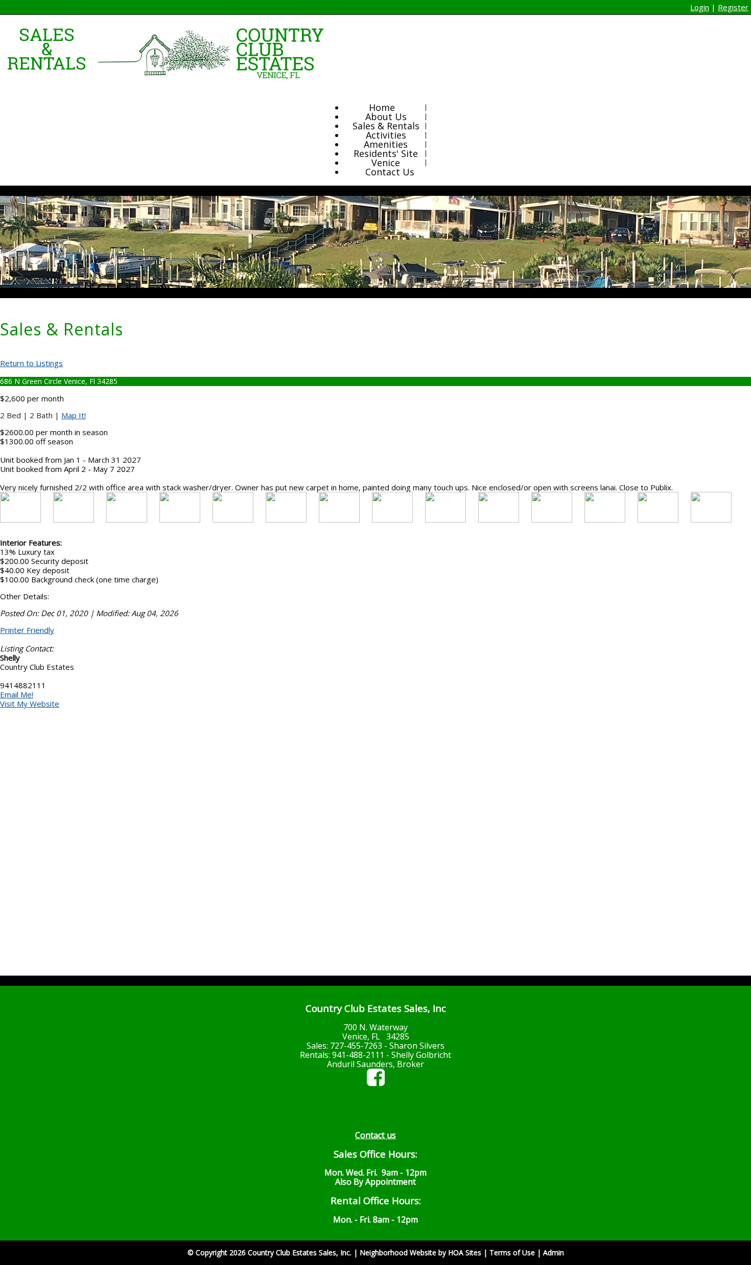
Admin (553, 1252)
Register (733, 7)
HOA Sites (464, 1252)
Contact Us (389, 172)
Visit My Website (29, 703)
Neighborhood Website (398, 1252)
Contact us (375, 1135)
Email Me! (16, 694)
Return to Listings (31, 363)
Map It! (73, 415)
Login (699, 7)
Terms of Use (512, 1252)
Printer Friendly (27, 630)
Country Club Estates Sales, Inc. (299, 1252)
